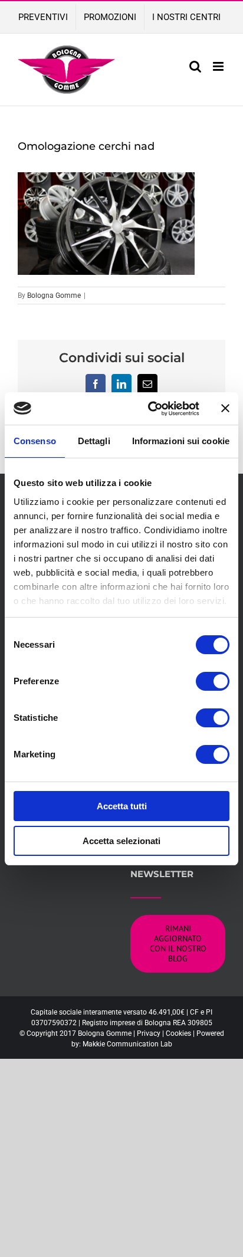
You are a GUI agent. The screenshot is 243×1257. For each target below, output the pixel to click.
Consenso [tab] (35, 441)
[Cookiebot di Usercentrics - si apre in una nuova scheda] (150, 408)
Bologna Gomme (54, 295)
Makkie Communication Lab (127, 1044)
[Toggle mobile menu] (219, 66)
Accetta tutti (122, 806)
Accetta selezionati (121, 841)
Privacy (148, 1033)
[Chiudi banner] (225, 408)
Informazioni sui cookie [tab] (180, 441)
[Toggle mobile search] (195, 66)
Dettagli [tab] (94, 441)
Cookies (178, 1033)
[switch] (212, 681)
